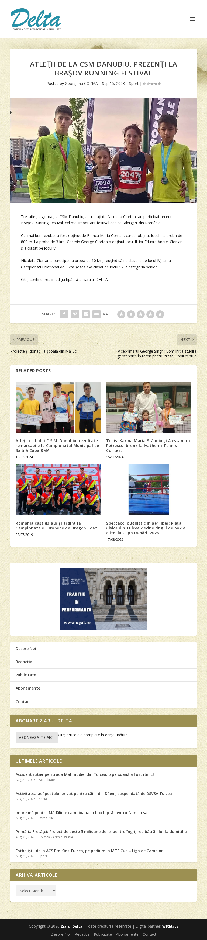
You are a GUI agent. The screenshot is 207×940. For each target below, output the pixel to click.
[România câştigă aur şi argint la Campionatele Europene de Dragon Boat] (58, 489)
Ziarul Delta (71, 926)
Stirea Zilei (47, 818)
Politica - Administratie (56, 837)
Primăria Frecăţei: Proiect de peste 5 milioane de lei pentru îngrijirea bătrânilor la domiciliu (101, 831)
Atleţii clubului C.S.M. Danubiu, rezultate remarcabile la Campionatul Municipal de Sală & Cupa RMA (57, 445)
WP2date (170, 926)
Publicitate (26, 674)
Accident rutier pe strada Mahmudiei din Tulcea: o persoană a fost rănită (85, 774)
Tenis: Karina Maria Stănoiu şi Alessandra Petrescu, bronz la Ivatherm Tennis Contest (148, 445)
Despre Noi (26, 648)
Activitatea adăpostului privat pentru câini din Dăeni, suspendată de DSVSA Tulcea (94, 793)
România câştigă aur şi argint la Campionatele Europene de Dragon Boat (56, 526)
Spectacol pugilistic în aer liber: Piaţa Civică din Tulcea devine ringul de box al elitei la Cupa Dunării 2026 (146, 528)
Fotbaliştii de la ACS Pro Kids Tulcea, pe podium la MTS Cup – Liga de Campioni (90, 850)
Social (43, 799)
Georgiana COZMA (81, 83)
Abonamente (28, 688)
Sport (134, 83)
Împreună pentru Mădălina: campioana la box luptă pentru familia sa (81, 812)
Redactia (24, 661)
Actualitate (47, 779)
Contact (23, 701)
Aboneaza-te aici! (37, 737)
